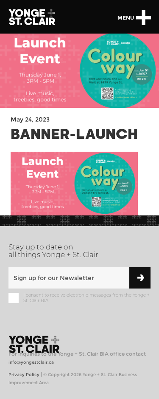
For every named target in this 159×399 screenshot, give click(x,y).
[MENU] (143, 17)
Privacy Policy (23, 374)
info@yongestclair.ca (31, 362)
